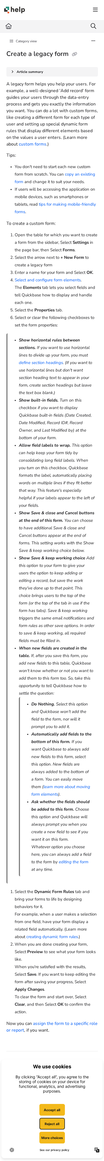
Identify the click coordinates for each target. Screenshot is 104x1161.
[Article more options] (93, 41)
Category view (26, 41)
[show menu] (95, 10)
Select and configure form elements (48, 280)
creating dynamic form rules (52, 936)
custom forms (32, 144)
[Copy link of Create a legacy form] (74, 54)
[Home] (14, 10)
